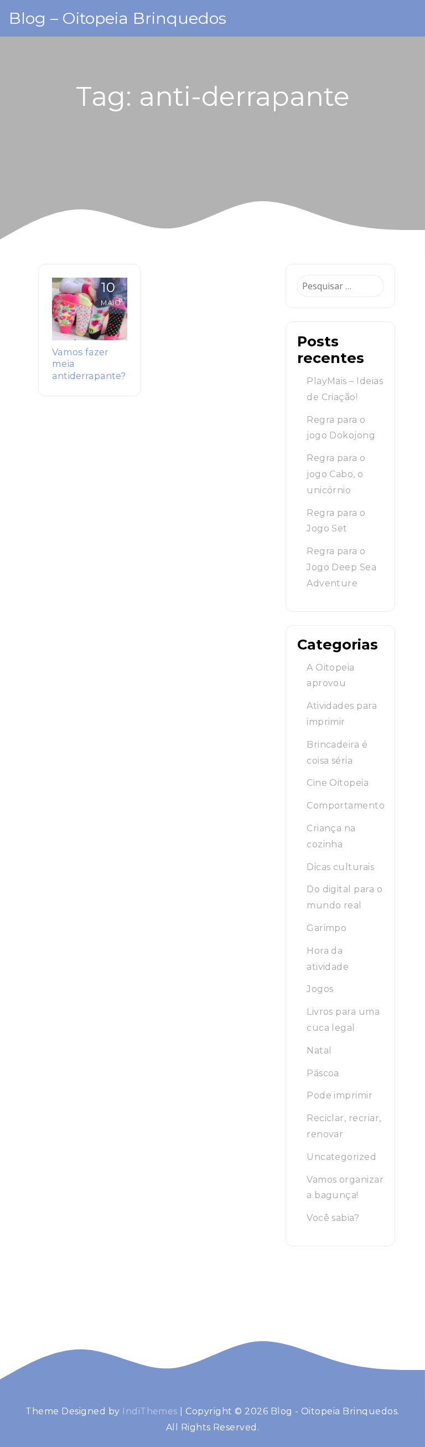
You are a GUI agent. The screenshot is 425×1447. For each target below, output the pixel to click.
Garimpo (326, 928)
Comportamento (346, 805)
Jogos (320, 989)
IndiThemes (150, 1411)
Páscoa (323, 1073)
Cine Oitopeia (338, 783)
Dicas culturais (340, 867)
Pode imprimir (339, 1095)
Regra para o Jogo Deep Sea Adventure (341, 567)
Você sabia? (333, 1218)
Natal (319, 1050)
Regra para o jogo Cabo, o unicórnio (336, 474)
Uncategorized (341, 1157)
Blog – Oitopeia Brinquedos (117, 18)
